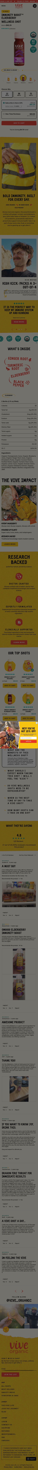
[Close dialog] (37, 723)
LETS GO (28, 741)
